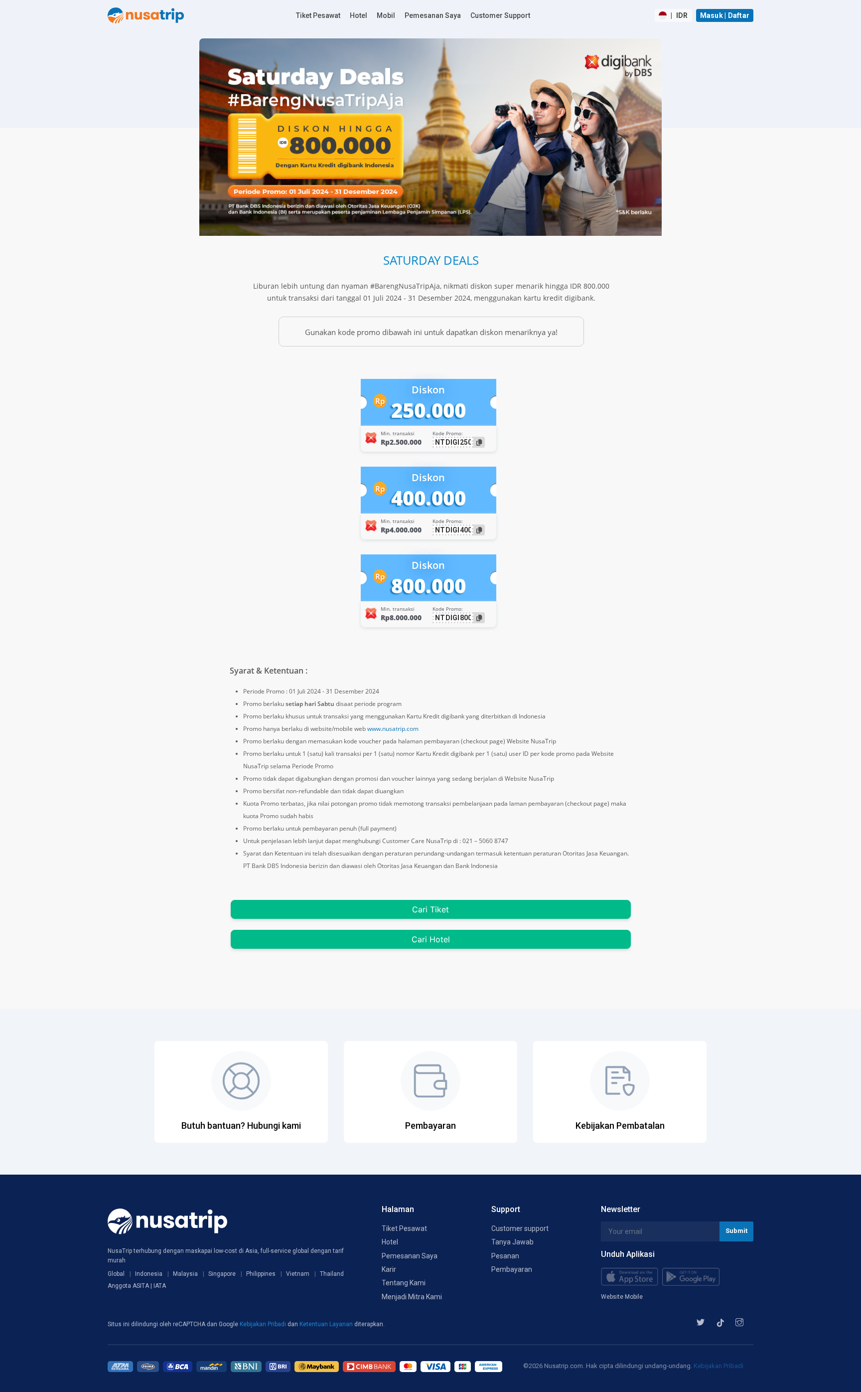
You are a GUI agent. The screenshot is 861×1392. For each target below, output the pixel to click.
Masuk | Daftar (725, 15)
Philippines (261, 1273)
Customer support (520, 1228)
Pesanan (505, 1256)
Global (116, 1273)
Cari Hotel (431, 939)
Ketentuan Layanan (326, 1324)
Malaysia (185, 1273)
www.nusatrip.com (393, 728)
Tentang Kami (404, 1283)
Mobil (386, 15)
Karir (389, 1269)
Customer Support (500, 15)
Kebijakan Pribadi (263, 1324)
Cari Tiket (430, 909)
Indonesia (148, 1273)
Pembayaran (511, 1269)
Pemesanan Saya (433, 15)
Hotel (358, 15)
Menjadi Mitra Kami (412, 1297)
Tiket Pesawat (318, 15)
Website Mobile (622, 1296)
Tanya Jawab (512, 1242)
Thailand (332, 1273)
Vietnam (297, 1273)
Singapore (222, 1273)
